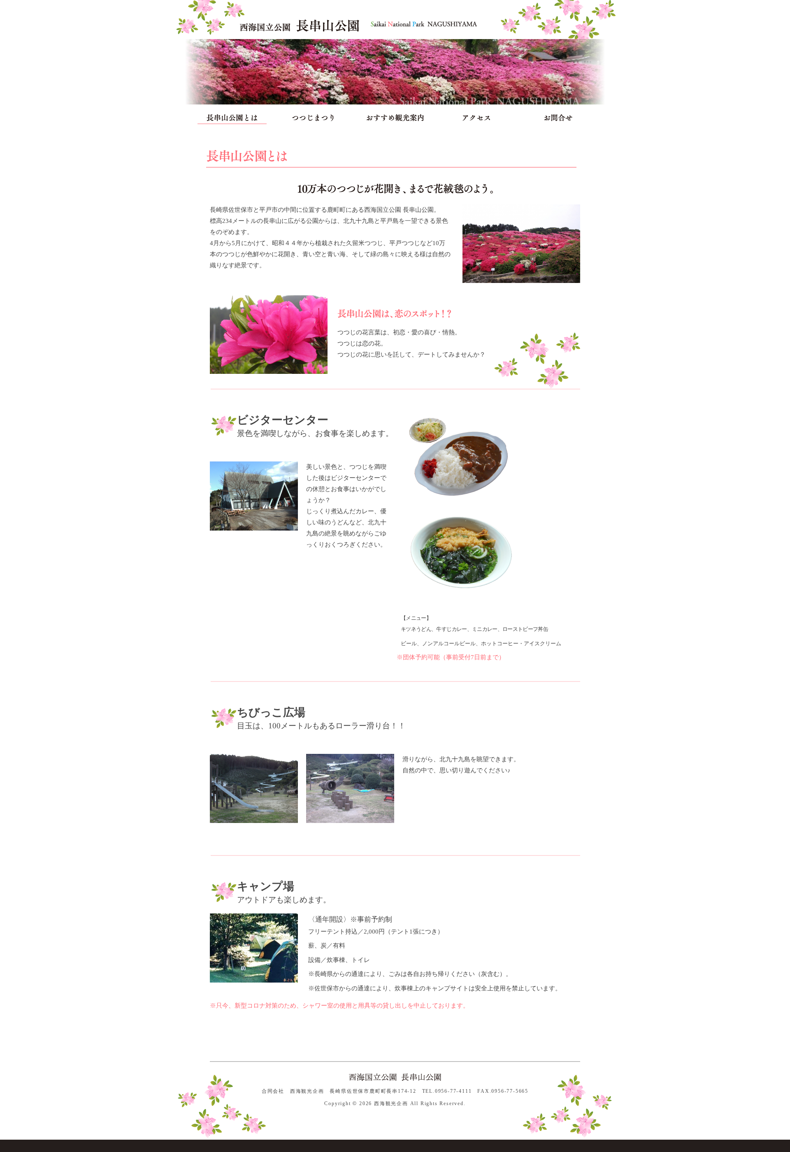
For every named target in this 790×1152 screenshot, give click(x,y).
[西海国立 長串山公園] (299, 25)
